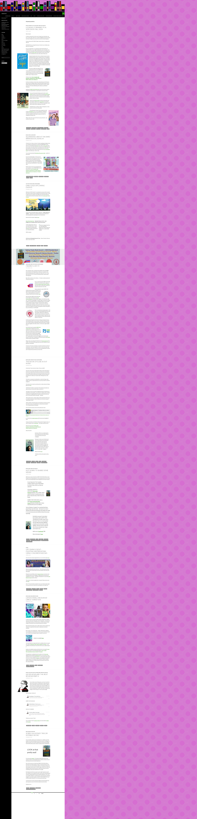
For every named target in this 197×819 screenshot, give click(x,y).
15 (39, 793)
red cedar (28, 540)
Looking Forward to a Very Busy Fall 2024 (36, 28)
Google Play (32, 644)
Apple (38, 644)
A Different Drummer (30, 176)
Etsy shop (46, 654)
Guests (2, 41)
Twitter (47, 720)
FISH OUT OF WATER (35, 672)
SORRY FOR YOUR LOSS (42, 25)
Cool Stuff (28, 183)
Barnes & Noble (35, 651)
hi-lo (37, 539)
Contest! (3, 35)
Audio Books (29, 127)
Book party (46, 176)
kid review (37, 725)
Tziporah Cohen (40, 574)
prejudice (38, 462)
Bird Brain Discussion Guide (40, 153)
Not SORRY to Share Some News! (37, 471)
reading (41, 588)
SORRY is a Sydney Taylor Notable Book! (37, 734)
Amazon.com (30, 79)
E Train (33, 725)
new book (28, 462)
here (37, 145)
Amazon (34, 171)
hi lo (40, 461)
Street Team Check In (4, 51)
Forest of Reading (33, 245)
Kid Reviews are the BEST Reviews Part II (37, 675)
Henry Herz (34, 52)
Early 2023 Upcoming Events (35, 186)
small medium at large (30, 666)
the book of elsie (44, 462)
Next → (42, 793)
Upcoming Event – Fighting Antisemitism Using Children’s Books (36, 551)
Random (3, 47)
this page (45, 145)
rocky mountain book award (35, 540)
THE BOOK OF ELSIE (33, 359)
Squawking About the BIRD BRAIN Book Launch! (38, 138)
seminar (45, 588)
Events (31, 177)
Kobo (35, 644)
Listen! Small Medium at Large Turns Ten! (36, 599)
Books (27, 25)
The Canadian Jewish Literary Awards (42, 284)
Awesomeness (34, 127)
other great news (45, 340)
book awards (33, 539)
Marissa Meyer (47, 94)
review (46, 725)
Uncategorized (37, 183)
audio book (32, 665)
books (28, 177)
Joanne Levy (4, 13)
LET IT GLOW (34, 25)
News (37, 25)
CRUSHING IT (30, 25)
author (33, 461)
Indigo (36, 78)
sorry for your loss (45, 540)
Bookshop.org (32, 78)
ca (36, 171)
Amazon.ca (36, 79)
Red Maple (45, 245)
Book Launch (41, 176)
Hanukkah (46, 127)
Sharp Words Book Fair (30, 221)
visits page (45, 195)
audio (28, 665)
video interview (35, 418)
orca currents (33, 462)
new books (46, 539)
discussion (33, 588)
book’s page (37, 100)
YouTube (28, 721)
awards (28, 539)
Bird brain (36, 176)
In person (38, 245)
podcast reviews (37, 720)
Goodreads (42, 101)
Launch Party (3, 44)
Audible (40, 644)
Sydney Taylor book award (31, 789)
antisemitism (29, 461)
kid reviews (48, 337)
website (33, 758)
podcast (42, 725)
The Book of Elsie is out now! (36, 362)
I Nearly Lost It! (33, 266)
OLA (42, 245)
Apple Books (30, 651)
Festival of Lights (40, 127)
